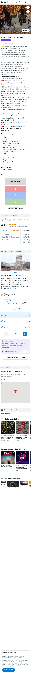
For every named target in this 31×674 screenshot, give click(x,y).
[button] (15, 315)
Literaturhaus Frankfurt (11, 372)
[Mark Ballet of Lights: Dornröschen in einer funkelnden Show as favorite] (27, 453)
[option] (15, 315)
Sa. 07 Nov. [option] (15, 302)
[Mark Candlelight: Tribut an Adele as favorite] (28, 11)
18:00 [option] (15, 309)
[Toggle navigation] (29, 2)
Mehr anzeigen (6, 347)
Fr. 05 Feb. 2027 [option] (24, 302)
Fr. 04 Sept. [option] (7, 302)
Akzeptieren (8, 670)
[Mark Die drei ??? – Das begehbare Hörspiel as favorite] (12, 453)
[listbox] (15, 302)
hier (2, 107)
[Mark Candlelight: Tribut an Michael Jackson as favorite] (12, 423)
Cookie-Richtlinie (6, 661)
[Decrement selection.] (6, 334)
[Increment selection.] (25, 334)
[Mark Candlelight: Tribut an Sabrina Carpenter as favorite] (27, 423)
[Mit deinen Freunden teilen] (28, 7)
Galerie (26, 30)
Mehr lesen (13, 288)
